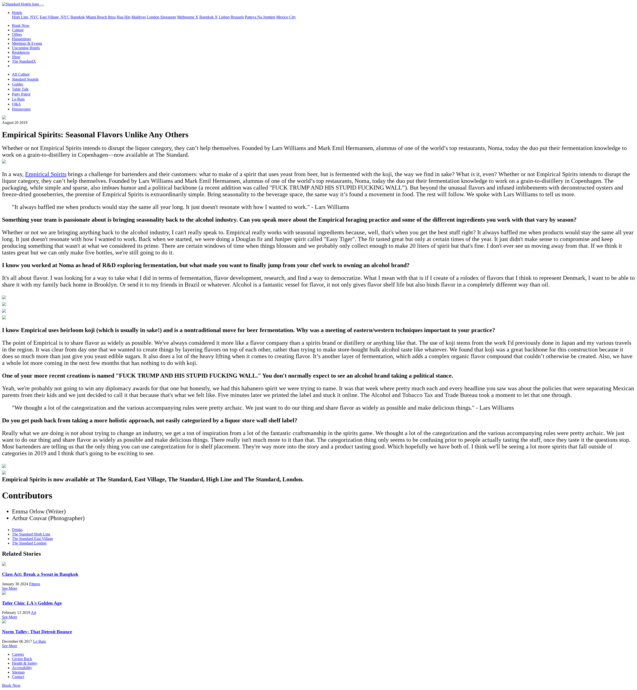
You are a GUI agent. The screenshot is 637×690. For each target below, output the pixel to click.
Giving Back (22, 659)
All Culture (21, 74)
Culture (18, 30)
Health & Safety (24, 663)
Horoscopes (21, 109)
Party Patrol (21, 94)
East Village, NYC (54, 17)
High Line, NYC (25, 17)
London (153, 17)
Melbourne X (187, 17)
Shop (16, 57)
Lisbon (224, 17)
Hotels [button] (17, 12)
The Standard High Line (31, 534)
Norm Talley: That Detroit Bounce (37, 631)
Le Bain (18, 99)
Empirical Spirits (45, 174)
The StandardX (24, 61)
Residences (21, 52)
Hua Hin (123, 17)
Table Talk (20, 89)
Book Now (21, 25)
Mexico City (286, 17)
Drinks (17, 530)
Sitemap (18, 672)
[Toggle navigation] (42, 5)
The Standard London (29, 543)
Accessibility (22, 668)
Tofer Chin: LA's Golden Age (32, 603)
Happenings (21, 39)
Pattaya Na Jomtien (260, 17)
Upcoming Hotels (26, 48)
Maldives (138, 17)
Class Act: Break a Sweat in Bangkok (40, 574)
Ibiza (112, 17)
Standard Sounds (25, 79)
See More (9, 588)
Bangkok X (208, 17)
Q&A (16, 104)
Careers (18, 654)
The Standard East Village (32, 539)
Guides (17, 84)
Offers (17, 34)
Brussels (237, 17)
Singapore (168, 17)
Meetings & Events (27, 43)
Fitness (34, 584)
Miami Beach (97, 17)
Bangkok (77, 17)
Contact (18, 677)
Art (33, 612)
